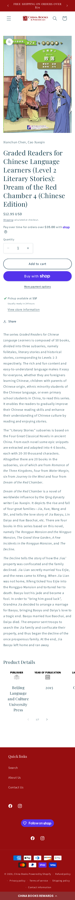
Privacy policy (17, 881)
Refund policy (63, 874)
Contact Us (15, 787)
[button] (37, 896)
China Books (21, 874)
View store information (24, 309)
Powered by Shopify (40, 874)
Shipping (8, 219)
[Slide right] (46, 719)
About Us (14, 777)
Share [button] (12, 321)
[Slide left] (28, 719)
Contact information (39, 887)
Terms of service (39, 881)
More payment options (37, 286)
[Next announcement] (67, 5)
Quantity (8, 239)
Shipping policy (61, 881)
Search (13, 768)
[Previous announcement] (7, 5)
